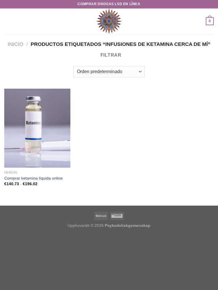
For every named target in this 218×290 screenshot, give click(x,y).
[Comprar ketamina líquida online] (37, 128)
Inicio (15, 44)
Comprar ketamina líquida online (33, 178)
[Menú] (7, 21)
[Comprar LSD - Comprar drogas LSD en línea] (109, 21)
